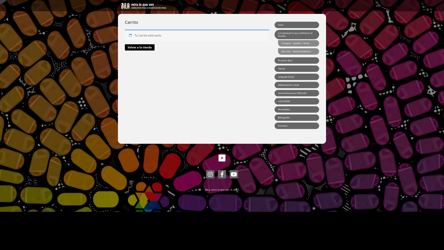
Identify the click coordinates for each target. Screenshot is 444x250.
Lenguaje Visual (286, 76)
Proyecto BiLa (285, 60)
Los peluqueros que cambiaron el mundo (295, 34)
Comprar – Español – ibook (295, 43)
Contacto (283, 125)
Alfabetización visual (288, 84)
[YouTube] (234, 174)
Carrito (131, 22)
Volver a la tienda (140, 47)
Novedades (284, 109)
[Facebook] (222, 174)
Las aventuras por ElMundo (292, 93)
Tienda (281, 68)
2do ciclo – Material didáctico (296, 51)
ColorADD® (284, 101)
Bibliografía (283, 117)
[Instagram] (210, 174)
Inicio (281, 24)
